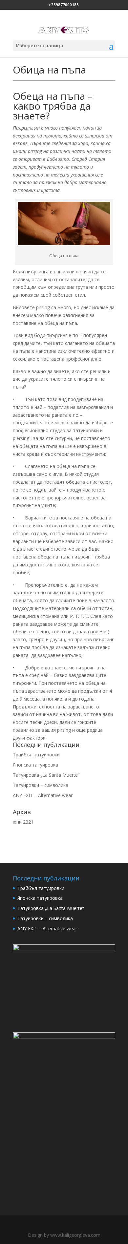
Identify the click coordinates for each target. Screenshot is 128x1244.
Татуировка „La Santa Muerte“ (46, 775)
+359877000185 (64, 5)
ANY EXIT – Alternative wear (43, 795)
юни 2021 (23, 822)
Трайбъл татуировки (36, 754)
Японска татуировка (35, 765)
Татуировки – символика (40, 785)
